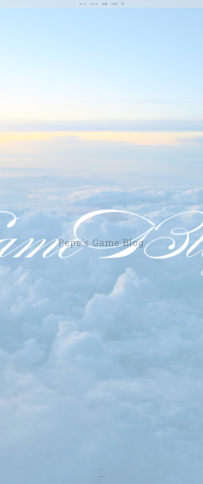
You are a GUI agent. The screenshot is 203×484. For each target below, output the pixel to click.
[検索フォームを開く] (123, 3)
